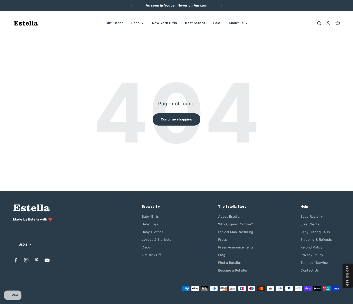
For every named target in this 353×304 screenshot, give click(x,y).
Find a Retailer (229, 263)
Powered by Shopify (50, 288)
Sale (216, 23)
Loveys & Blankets (156, 239)
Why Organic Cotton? (235, 224)
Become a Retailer (232, 270)
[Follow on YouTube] (47, 260)
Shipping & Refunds (316, 239)
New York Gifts (164, 23)
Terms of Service (314, 263)
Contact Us (309, 270)
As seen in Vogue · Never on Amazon (176, 5)
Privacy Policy (311, 255)
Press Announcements (236, 247)
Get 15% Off (151, 255)
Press (222, 239)
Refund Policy (311, 247)
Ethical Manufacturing (235, 232)
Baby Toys (150, 224)
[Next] (221, 5)
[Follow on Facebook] (16, 260)
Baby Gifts (150, 216)
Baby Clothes (152, 232)
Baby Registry (311, 216)
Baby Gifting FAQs (315, 232)
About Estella (229, 216)
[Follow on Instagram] (26, 260)
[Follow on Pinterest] (36, 260)
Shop (135, 23)
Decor (147, 247)
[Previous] (131, 5)
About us (236, 23)
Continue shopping (176, 119)
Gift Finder (114, 23)
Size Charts (309, 224)
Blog (221, 255)
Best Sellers (195, 23)
